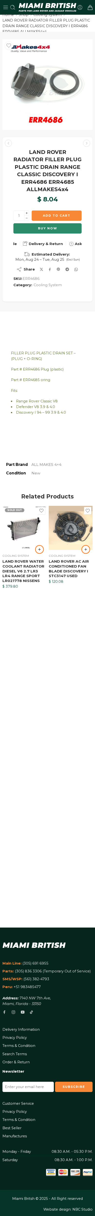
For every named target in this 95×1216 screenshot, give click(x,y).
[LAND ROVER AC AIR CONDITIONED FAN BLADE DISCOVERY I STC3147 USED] (71, 528)
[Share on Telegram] (67, 269)
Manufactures (14, 1136)
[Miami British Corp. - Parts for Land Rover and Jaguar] (47, 7)
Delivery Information (21, 1029)
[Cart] (90, 7)
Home (8, 14)
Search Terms (14, 1054)
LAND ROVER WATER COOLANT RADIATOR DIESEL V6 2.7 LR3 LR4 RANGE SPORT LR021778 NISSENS (23, 571)
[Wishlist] (9, 46)
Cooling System (47, 14)
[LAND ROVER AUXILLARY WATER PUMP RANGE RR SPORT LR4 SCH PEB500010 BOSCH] (8, 143)
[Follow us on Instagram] (13, 1012)
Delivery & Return (45, 243)
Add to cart (56, 215)
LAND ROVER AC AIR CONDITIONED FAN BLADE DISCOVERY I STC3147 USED (69, 568)
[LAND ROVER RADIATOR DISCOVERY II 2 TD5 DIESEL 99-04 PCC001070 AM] (86, 143)
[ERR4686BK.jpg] (47, 84)
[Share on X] (41, 269)
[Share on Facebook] (50, 269)
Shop (23, 14)
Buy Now (47, 228)
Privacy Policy (14, 1037)
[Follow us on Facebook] (4, 1012)
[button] (85, 549)
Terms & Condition (18, 1045)
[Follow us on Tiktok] (31, 1012)
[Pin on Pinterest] (58, 269)
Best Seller (11, 1128)
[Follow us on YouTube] (22, 1012)
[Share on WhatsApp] (76, 269)
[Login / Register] (80, 7)
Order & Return (16, 1062)
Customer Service (18, 1103)
